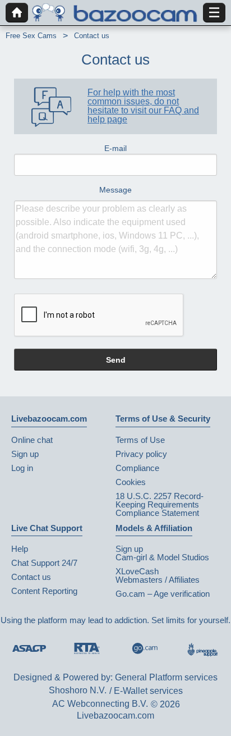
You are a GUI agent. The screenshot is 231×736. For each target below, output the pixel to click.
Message (115, 189)
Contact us (31, 577)
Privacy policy (141, 454)
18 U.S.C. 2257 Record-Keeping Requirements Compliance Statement (160, 504)
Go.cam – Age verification (163, 593)
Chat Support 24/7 (44, 563)
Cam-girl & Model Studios (162, 557)
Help (19, 549)
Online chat (32, 440)
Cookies (131, 482)
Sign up (25, 454)
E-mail (115, 148)
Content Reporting (44, 591)
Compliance (137, 468)
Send (116, 359)
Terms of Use (140, 440)
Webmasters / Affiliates (158, 579)
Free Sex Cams (31, 35)
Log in (22, 468)
